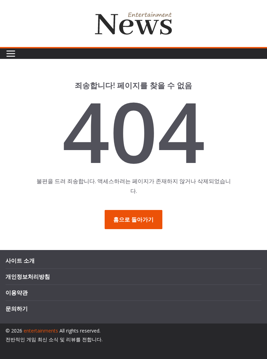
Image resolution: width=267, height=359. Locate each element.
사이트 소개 (20, 260)
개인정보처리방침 (28, 276)
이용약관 (17, 292)
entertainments (41, 330)
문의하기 (17, 308)
